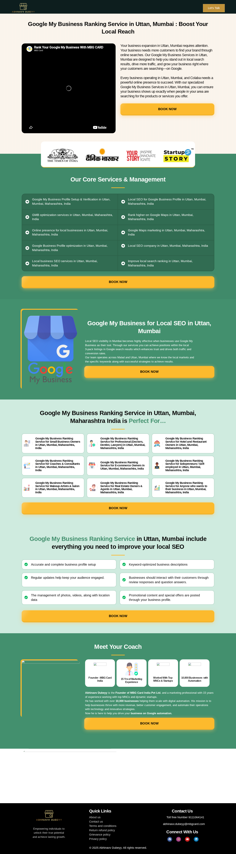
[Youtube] (187, 839)
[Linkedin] (196, 839)
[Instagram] (178, 839)
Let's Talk (214, 8)
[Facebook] (169, 839)
